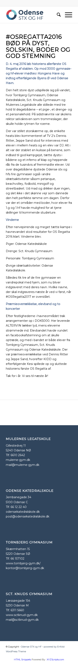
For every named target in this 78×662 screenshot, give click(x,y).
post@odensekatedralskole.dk (27, 516)
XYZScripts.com (55, 659)
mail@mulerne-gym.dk (22, 465)
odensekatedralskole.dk (23, 512)
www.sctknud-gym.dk (22, 615)
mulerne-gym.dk (18, 460)
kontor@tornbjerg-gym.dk (25, 568)
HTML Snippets (22, 659)
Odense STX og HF (31, 646)
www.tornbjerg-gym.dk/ (23, 563)
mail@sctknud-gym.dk (22, 620)
